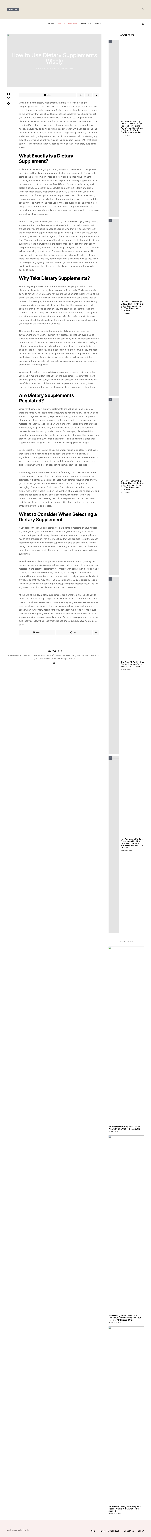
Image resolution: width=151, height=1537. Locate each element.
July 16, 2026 (125, 135)
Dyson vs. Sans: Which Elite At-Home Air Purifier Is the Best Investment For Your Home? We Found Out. (132, 306)
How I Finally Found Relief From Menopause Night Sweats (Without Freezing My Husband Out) (125, 1317)
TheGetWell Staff (66, 68)
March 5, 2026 (114, 1131)
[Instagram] (143, 24)
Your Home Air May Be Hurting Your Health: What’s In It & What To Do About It (125, 1508)
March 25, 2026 (126, 850)
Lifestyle (86, 23)
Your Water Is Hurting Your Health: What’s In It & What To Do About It (125, 1128)
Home (51, 23)
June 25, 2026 (125, 313)
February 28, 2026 (115, 1322)
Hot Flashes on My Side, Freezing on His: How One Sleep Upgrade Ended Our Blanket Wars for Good (132, 843)
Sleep (98, 23)
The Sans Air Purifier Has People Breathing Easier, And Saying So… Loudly (132, 664)
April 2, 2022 (40, 68)
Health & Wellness (68, 23)
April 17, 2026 (126, 669)
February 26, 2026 (115, 1513)
